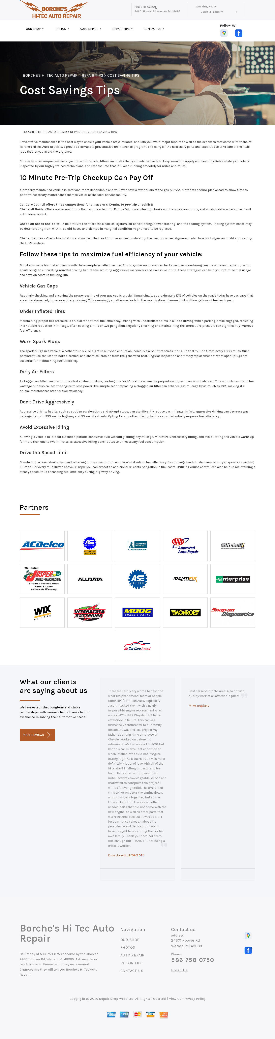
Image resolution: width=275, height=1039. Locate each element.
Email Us (179, 970)
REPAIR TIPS (121, 29)
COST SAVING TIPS (123, 75)
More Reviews (34, 735)
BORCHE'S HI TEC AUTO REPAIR (50, 75)
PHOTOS (60, 29)
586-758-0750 (144, 7)
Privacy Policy (194, 999)
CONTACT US (152, 29)
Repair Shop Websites (116, 999)
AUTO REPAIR (89, 29)
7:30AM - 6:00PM (212, 12)
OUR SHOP (33, 29)
